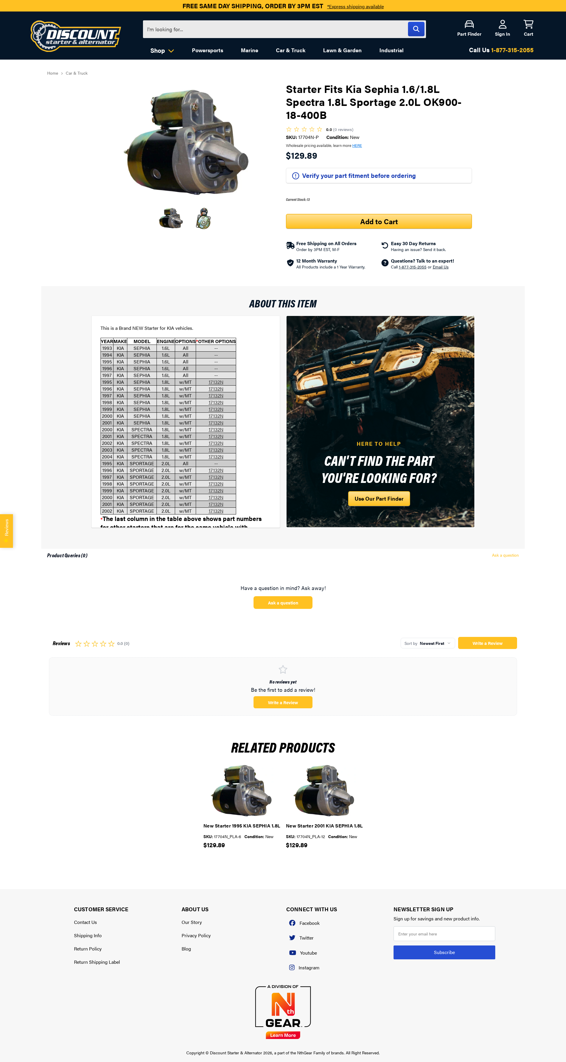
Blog (186, 948)
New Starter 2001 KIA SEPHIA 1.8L (324, 825)
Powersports (207, 50)
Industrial (391, 50)
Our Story (192, 922)
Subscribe (444, 952)
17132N (216, 381)
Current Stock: (298, 199)
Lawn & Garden (342, 50)
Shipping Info (88, 935)
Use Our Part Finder (379, 498)
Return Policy (88, 948)
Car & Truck (290, 50)
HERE (357, 145)
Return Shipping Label (97, 961)
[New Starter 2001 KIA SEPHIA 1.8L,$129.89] (324, 791)
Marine (249, 50)
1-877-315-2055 (512, 49)
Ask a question (505, 555)
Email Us (441, 267)
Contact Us (85, 922)
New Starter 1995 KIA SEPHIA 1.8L (241, 825)
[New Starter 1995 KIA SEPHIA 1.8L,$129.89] (241, 791)
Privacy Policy (196, 935)
